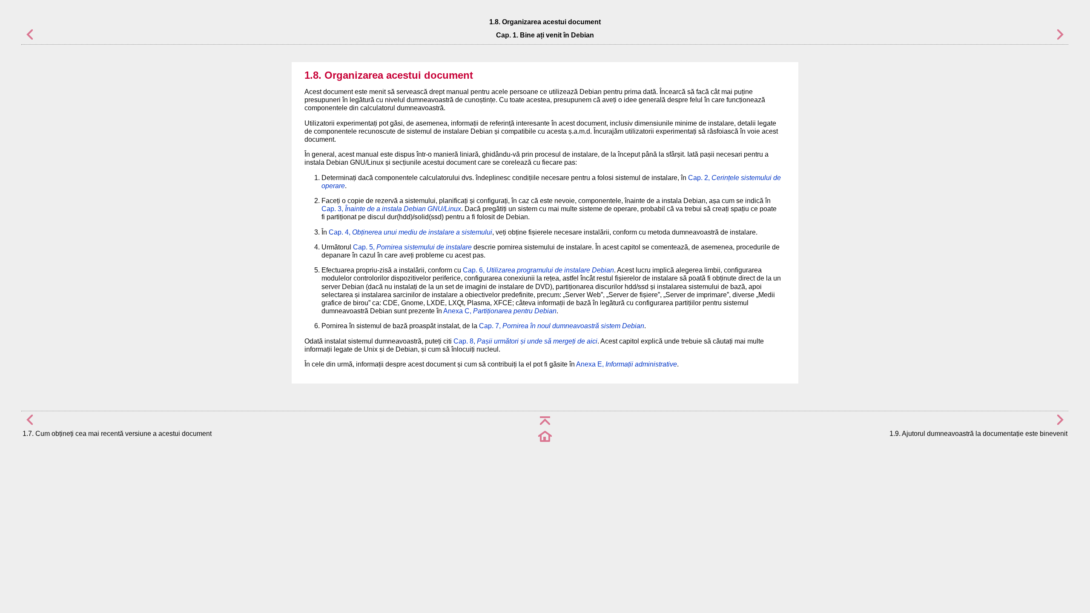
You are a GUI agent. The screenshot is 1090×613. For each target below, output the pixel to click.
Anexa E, (626, 364)
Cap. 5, (412, 247)
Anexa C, (499, 311)
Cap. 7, (561, 325)
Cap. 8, (525, 341)
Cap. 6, (538, 270)
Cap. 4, (410, 232)
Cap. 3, (391, 208)
